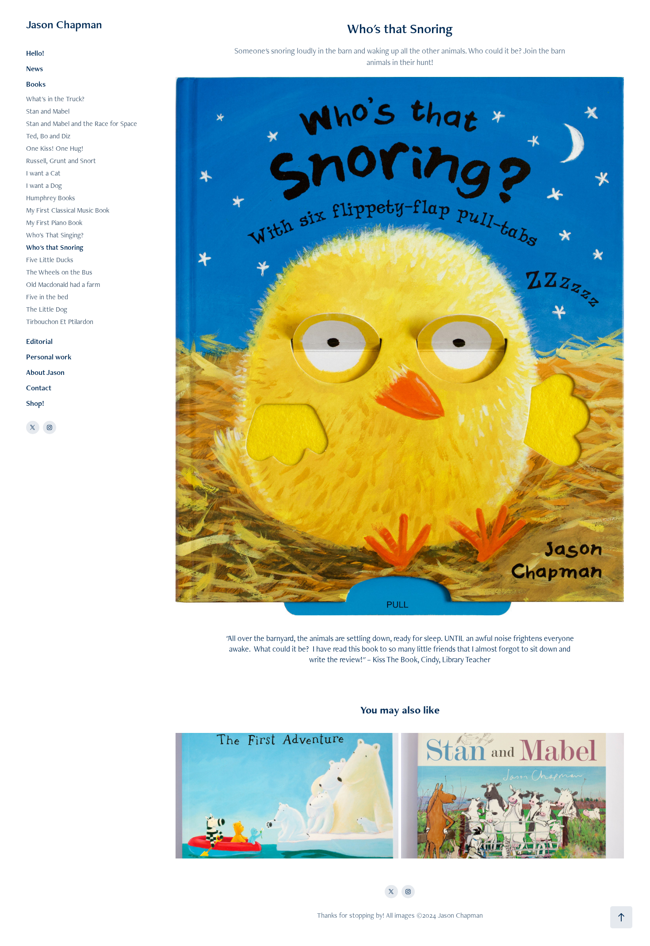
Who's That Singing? (55, 235)
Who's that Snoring (54, 247)
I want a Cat (43, 173)
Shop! (35, 403)
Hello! (35, 53)
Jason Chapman (64, 24)
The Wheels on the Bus (59, 272)
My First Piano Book (54, 222)
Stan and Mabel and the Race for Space (81, 123)
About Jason (45, 372)
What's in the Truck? (55, 98)
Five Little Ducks (49, 259)
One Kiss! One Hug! (55, 148)
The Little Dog (46, 309)
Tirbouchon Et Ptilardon (59, 321)
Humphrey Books (50, 197)
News (34, 68)
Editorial (39, 341)
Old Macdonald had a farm (63, 284)
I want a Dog (44, 185)
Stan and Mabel (47, 111)
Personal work (49, 357)
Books (36, 84)
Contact (38, 388)
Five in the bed (47, 296)
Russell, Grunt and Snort (61, 160)
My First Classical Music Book (67, 210)
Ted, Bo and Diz (48, 136)
